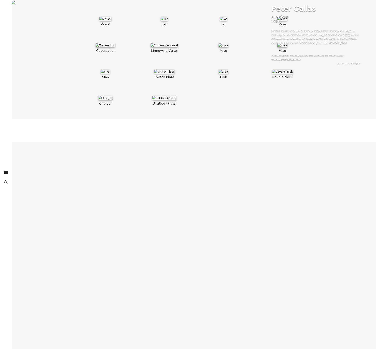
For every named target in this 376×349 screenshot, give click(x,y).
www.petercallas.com (286, 59)
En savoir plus (335, 42)
